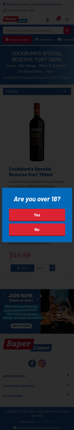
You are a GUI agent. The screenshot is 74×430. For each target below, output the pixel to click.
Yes (37, 214)
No (37, 229)
